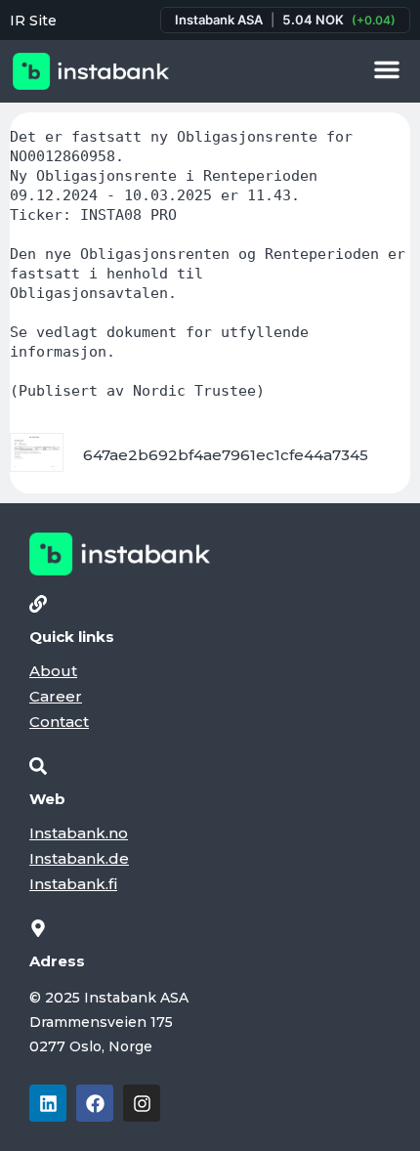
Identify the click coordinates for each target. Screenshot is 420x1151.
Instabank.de (79, 858)
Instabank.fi (73, 883)
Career (55, 696)
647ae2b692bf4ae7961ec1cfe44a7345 (225, 455)
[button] (386, 69)
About (53, 670)
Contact (59, 721)
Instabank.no (78, 833)
